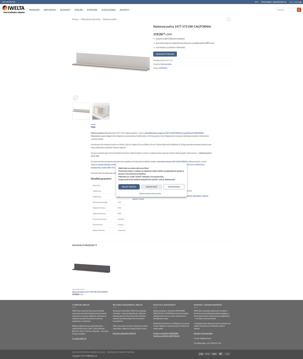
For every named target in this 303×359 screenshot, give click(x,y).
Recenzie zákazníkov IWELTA (124, 333)
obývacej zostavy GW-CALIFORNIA (172, 161)
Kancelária (109, 10)
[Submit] (299, 10)
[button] (273, 2)
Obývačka (50, 10)
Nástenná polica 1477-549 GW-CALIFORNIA (90, 292)
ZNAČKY (124, 10)
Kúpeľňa (92, 10)
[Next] (145, 62)
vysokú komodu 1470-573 (108, 164)
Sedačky (65, 10)
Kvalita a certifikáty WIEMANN (165, 333)
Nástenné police (110, 19)
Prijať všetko (129, 187)
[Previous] (77, 62)
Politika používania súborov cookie (150, 193)
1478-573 (199, 164)
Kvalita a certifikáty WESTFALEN (166, 336)
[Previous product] (229, 19)
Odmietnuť (151, 187)
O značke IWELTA (79, 338)
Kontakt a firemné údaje (203, 333)
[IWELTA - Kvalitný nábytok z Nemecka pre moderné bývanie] (13, 9)
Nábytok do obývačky (90, 19)
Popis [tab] (93, 127)
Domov (75, 19)
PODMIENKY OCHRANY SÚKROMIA (121, 352)
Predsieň (34, 10)
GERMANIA (163, 68)
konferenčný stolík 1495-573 (103, 167)
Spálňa (79, 10)
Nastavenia (174, 187)
